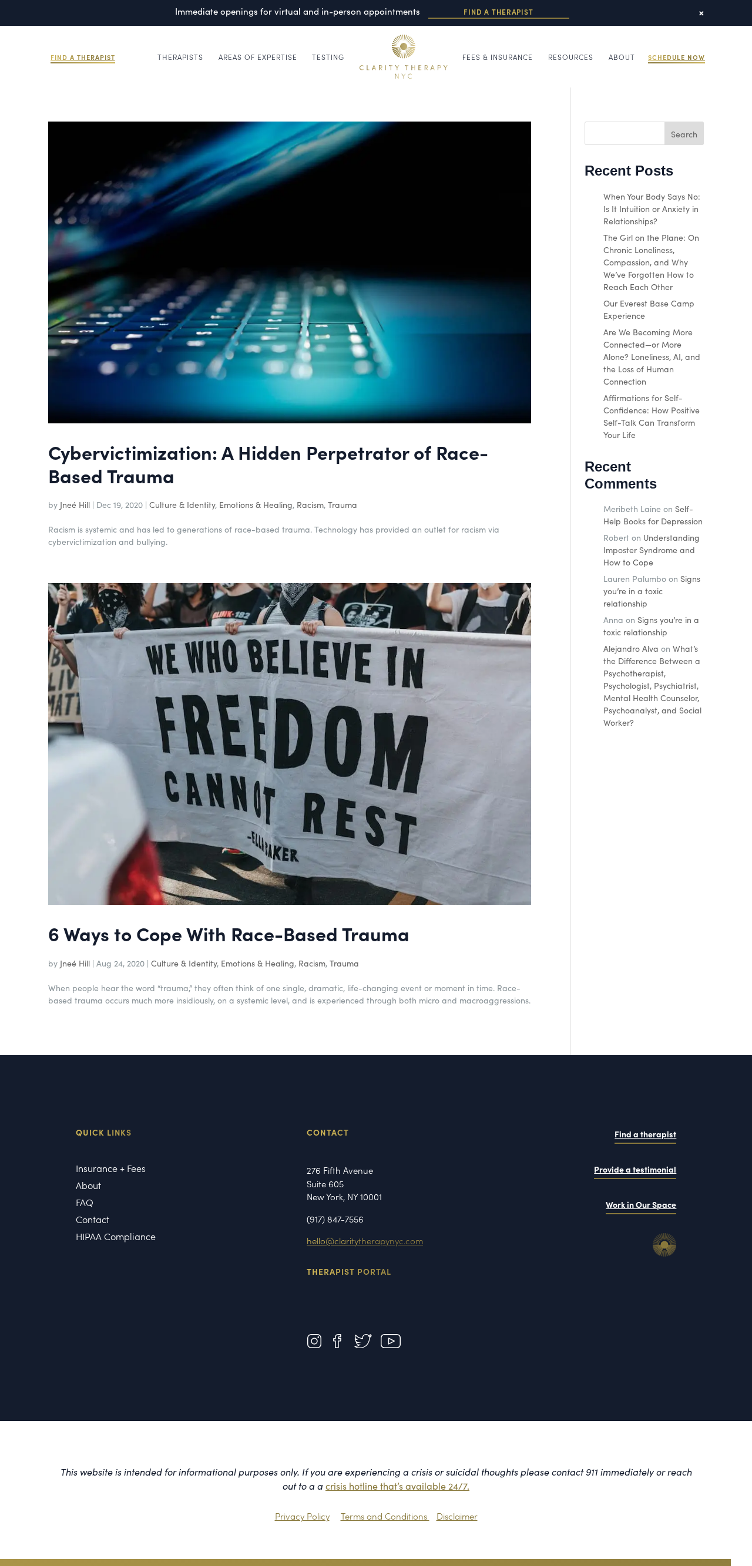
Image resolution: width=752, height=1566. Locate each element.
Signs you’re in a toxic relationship (651, 590)
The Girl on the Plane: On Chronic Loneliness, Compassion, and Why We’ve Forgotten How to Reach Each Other (651, 261)
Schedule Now (676, 57)
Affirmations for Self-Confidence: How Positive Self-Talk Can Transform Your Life (651, 416)
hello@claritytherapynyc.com (365, 1240)
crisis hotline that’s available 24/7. (397, 1485)
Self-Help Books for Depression (653, 515)
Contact (92, 1220)
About (622, 57)
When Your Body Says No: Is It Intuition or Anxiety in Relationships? (651, 208)
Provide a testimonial (635, 1169)
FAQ (84, 1203)
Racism (310, 504)
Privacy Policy (302, 1516)
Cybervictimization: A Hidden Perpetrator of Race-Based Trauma (268, 464)
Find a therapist (645, 1134)
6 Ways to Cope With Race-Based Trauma (228, 933)
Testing (328, 57)
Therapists (180, 57)
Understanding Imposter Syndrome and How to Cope (651, 549)
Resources (570, 57)
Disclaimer (457, 1516)
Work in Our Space (641, 1204)
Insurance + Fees (111, 1169)
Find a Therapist (498, 11)
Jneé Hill (75, 504)
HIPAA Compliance (116, 1237)
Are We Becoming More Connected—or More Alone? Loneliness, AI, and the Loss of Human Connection (651, 356)
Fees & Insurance (497, 57)
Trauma (342, 504)
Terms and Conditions (385, 1516)
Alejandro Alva (631, 648)
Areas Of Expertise (258, 57)
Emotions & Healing (256, 504)
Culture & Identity (182, 504)
